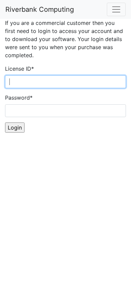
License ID (19, 68)
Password (19, 97)
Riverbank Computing (39, 9)
